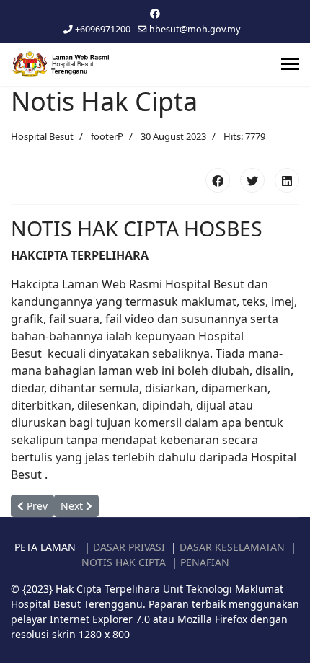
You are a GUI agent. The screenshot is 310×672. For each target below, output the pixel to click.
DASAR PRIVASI (129, 547)
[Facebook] (155, 13)
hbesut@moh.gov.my (194, 29)
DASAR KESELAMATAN (232, 547)
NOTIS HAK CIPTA (123, 562)
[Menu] (290, 64)
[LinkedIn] (287, 180)
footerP (107, 136)
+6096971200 (102, 29)
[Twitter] (252, 180)
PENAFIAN (204, 562)
